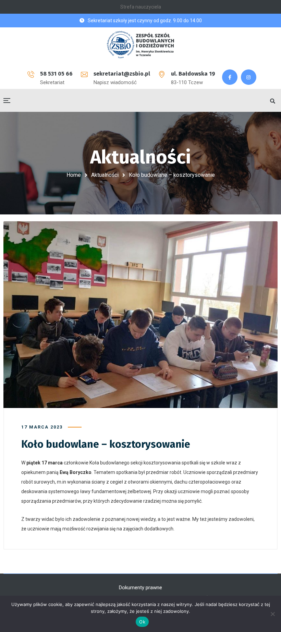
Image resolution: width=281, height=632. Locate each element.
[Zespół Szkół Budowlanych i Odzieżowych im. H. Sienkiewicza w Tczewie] (140, 44)
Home (73, 175)
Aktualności (105, 175)
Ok (142, 621)
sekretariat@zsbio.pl (122, 73)
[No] (272, 613)
